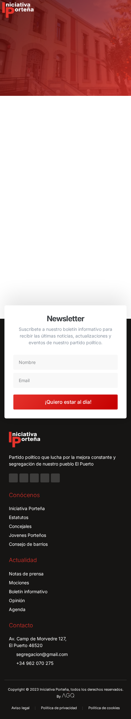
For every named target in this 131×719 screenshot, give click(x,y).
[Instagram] (23, 477)
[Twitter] (34, 477)
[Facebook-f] (13, 477)
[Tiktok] (55, 477)
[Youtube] (44, 477)
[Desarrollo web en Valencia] (68, 694)
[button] (122, 10)
